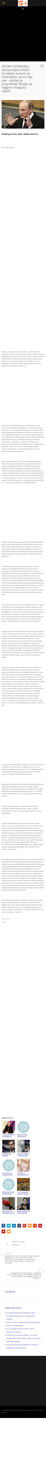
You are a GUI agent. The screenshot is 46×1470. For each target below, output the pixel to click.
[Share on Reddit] (35, 1225)
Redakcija (4, 1221)
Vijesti (20, 1221)
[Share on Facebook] (3, 1225)
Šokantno (15, 1221)
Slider (10, 1221)
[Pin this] (3, 1231)
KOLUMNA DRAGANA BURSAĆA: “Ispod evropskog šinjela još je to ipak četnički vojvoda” (20, 1316)
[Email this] (9, 1231)
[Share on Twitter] (9, 1225)
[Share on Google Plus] (24, 1225)
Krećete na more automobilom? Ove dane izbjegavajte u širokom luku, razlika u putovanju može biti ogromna (23, 1338)
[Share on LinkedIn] (14, 1225)
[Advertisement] (23, 36)
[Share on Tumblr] (19, 1225)
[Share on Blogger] (30, 1225)
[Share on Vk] (40, 1225)
